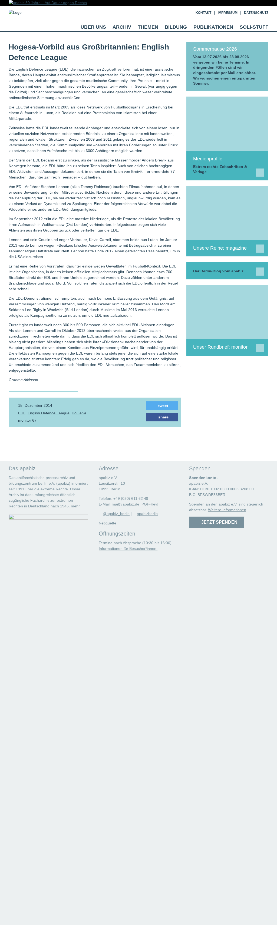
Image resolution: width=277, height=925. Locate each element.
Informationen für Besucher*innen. (128, 548)
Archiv (122, 27)
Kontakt (203, 13)
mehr (75, 506)
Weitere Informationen (227, 510)
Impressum (228, 13)
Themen (148, 27)
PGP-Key (149, 504)
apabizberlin (147, 513)
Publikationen (213, 27)
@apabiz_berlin (116, 513)
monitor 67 (27, 420)
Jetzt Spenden (218, 522)
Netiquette (107, 523)
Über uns (93, 27)
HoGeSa (79, 413)
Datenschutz (256, 13)
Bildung (176, 27)
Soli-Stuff (254, 27)
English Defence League (49, 413)
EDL (21, 413)
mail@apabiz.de (125, 504)
